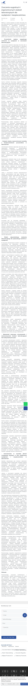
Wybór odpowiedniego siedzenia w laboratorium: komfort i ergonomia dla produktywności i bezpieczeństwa (8, 652)
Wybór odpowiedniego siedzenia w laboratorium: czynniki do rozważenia (21, 650)
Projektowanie (11, 646)
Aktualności (4, 646)
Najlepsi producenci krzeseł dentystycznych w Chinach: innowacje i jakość (8, 655)
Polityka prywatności (6, 680)
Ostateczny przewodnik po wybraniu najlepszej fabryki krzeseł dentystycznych (21, 655)
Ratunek (17, 646)
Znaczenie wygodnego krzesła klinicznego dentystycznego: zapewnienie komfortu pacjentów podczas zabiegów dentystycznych (21, 652)
